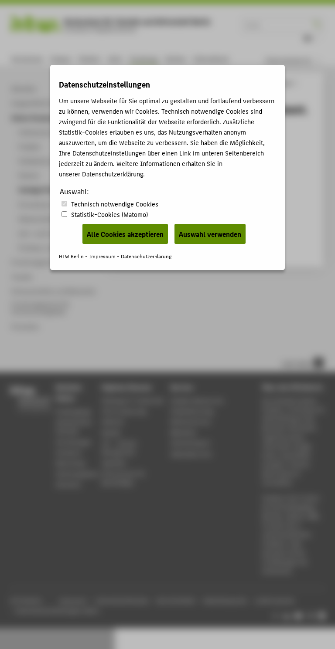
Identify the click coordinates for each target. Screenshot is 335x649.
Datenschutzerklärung (112, 174)
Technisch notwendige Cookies (114, 204)
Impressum (102, 256)
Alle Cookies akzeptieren (125, 234)
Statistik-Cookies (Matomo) (109, 214)
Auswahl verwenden (210, 234)
